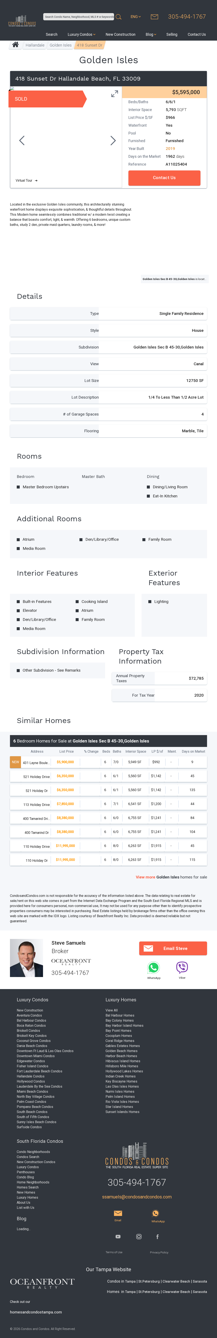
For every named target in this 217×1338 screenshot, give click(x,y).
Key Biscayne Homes (121, 1081)
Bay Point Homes (118, 1031)
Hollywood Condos (31, 1081)
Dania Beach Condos (32, 1046)
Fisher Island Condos (32, 1066)
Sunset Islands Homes (122, 1112)
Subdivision (89, 347)
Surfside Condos (29, 1127)
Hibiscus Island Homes (123, 1061)
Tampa (130, 1281)
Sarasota (200, 1281)
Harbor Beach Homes (121, 1056)
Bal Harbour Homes (120, 1015)
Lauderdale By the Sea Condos (39, 1086)
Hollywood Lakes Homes (124, 1071)
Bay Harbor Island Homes (124, 1026)
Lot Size (91, 380)
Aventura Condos (29, 1015)
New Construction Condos (36, 1162)
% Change (91, 751)
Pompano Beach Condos (35, 1107)
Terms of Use (114, 1252)
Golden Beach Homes (122, 1051)
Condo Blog (25, 1177)
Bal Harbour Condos (31, 1020)
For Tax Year (143, 695)
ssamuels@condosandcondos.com (137, 1196)
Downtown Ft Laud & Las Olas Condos (45, 1051)
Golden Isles (61, 45)
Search (51, 34)
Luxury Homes (27, 1197)
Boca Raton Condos (31, 1026)
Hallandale (35, 45)
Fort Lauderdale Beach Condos (39, 1071)
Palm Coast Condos (31, 1102)
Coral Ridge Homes (120, 1041)
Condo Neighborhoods (33, 1152)
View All (112, 1010)
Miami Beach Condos (32, 1092)
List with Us (25, 1208)
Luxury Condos (80, 34)
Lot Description (85, 397)
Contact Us (197, 34)
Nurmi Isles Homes (120, 1092)
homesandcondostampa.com (36, 1312)
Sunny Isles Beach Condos (36, 1122)
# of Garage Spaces (81, 414)
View (94, 363)
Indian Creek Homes (121, 1076)
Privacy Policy (159, 1252)
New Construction (120, 34)
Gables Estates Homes (123, 1046)
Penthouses (26, 1172)
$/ (157, 751)
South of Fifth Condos (33, 1117)
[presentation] (21, 141)
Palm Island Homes (120, 1097)
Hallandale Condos (31, 1076)
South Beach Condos (32, 1112)
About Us (23, 1203)
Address (37, 751)
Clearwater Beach (176, 1281)
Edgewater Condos (31, 1061)
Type (94, 313)
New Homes (26, 1192)
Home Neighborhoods (33, 1182)
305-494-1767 (187, 16)
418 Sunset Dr (89, 45)
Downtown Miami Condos (36, 1056)
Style (94, 330)
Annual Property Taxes (130, 678)
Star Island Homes (119, 1107)
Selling (171, 34)
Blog (149, 34)
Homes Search (28, 1187)
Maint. (172, 751)
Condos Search (28, 1157)
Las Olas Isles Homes (122, 1086)
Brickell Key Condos (32, 1036)
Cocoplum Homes (119, 1036)
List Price (66, 751)
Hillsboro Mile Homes (122, 1066)
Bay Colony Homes (120, 1020)
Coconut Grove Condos (34, 1041)
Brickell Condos (28, 1031)
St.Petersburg (149, 1281)
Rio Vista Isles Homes (122, 1102)
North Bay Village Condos (35, 1097)
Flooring (91, 430)
